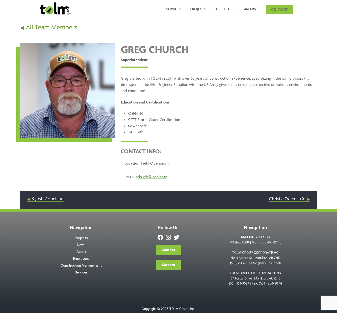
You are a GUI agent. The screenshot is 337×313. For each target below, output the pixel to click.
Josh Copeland (49, 198)
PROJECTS (198, 9)
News (81, 245)
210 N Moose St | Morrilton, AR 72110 (255, 258)
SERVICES (173, 9)
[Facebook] (160, 237)
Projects (81, 238)
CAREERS (249, 9)
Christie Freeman (285, 198)
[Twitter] (176, 237)
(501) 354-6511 (239, 263)
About (81, 252)
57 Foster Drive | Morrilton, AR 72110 (255, 278)
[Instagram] (168, 237)
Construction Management (81, 265)
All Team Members (51, 27)
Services (81, 272)
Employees (81, 259)
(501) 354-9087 (239, 283)
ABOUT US (223, 9)
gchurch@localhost (151, 177)
